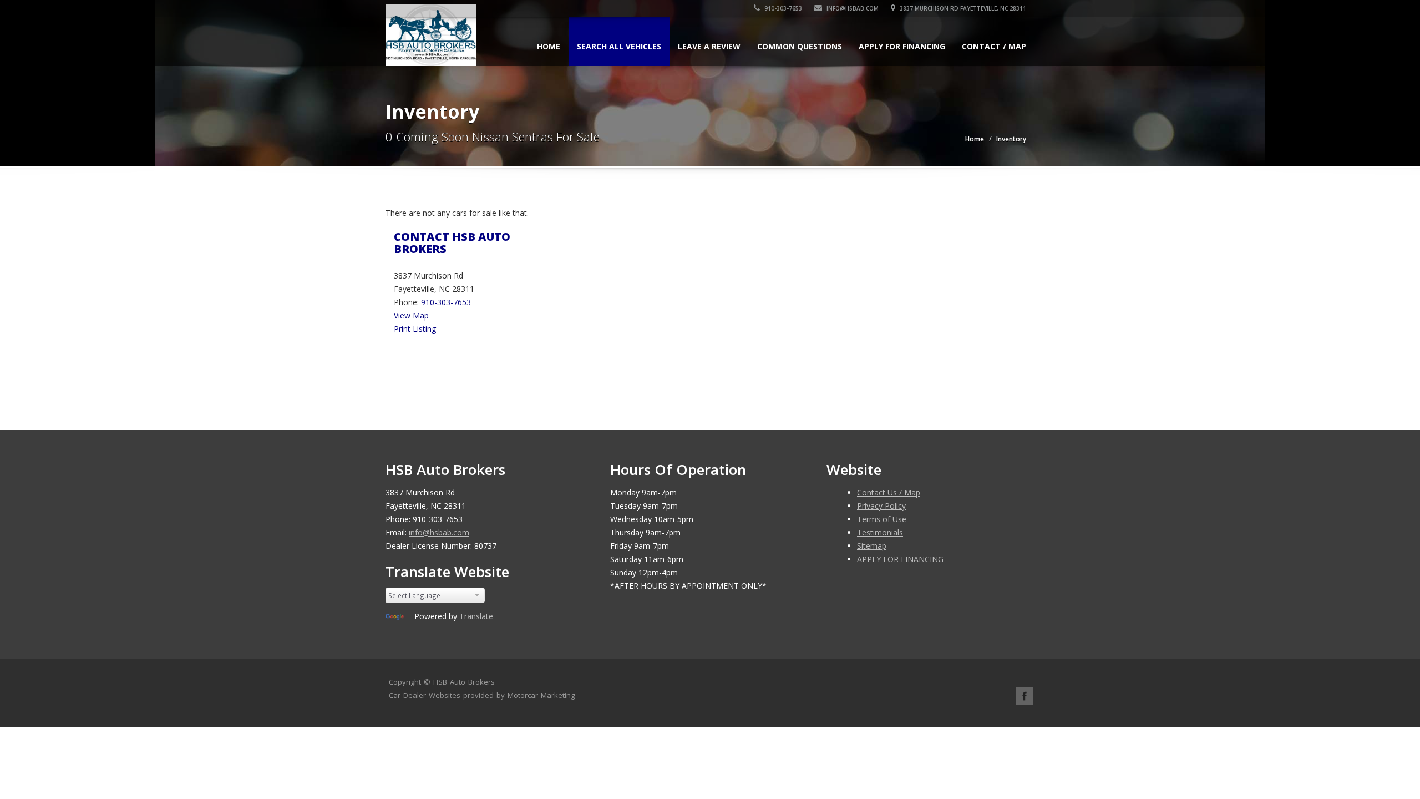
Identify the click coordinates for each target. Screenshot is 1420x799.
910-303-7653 (782, 8)
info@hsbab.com (852, 8)
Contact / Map (994, 46)
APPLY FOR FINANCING (902, 46)
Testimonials (880, 532)
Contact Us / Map (888, 492)
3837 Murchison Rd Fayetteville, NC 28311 (962, 8)
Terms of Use (881, 519)
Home (548, 46)
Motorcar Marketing (541, 695)
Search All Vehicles (619, 46)
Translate (476, 616)
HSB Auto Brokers (464, 682)
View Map (411, 315)
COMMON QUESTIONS (799, 46)
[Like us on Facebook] (1024, 696)
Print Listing (415, 328)
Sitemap (871, 545)
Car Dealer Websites (424, 695)
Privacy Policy (881, 505)
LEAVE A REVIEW (709, 46)
